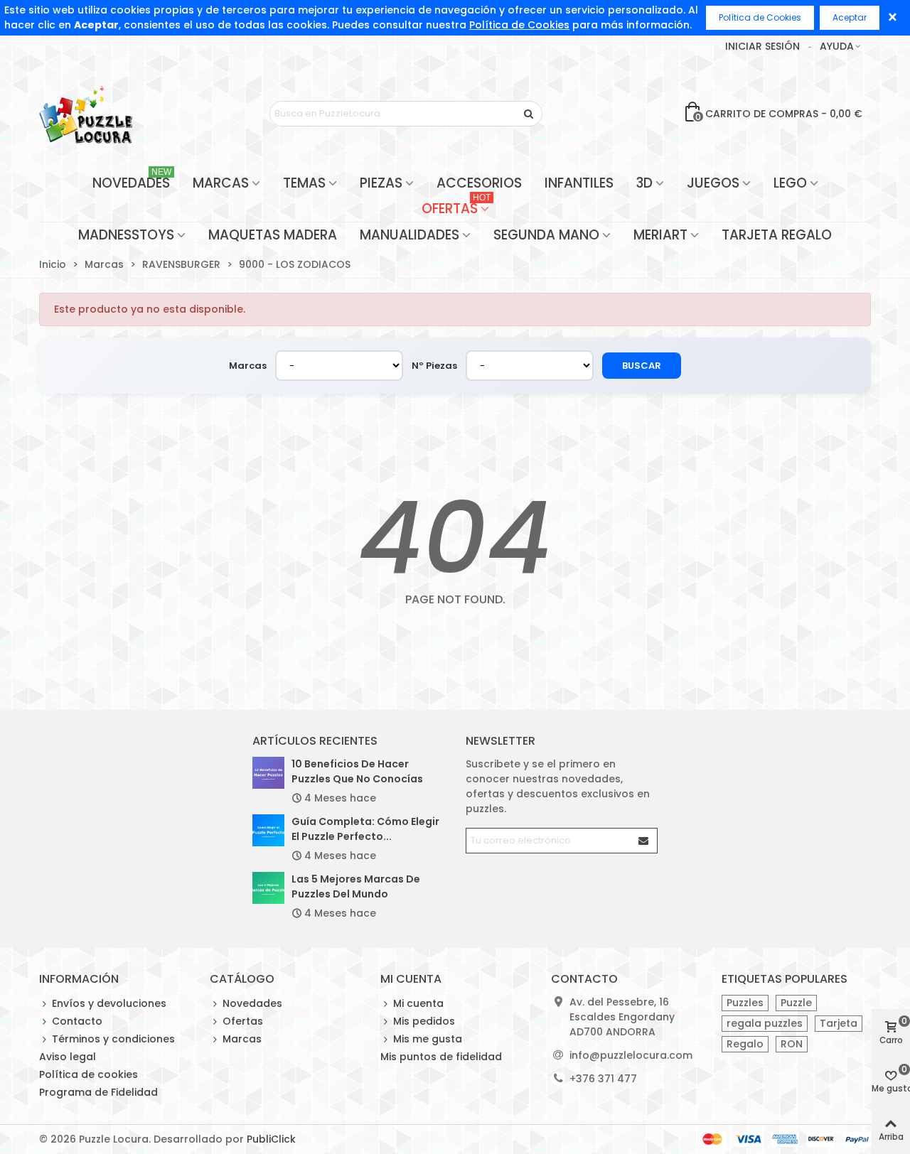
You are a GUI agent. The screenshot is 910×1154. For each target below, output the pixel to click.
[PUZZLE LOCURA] (85, 113)
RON (792, 1044)
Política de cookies (88, 1074)
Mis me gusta (427, 1039)
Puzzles (745, 1003)
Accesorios (479, 183)
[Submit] (644, 841)
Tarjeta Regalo (777, 234)
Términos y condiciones (113, 1039)
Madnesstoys (126, 234)
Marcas (221, 183)
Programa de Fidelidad (98, 1092)
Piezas (381, 183)
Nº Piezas (434, 365)
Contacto (77, 1021)
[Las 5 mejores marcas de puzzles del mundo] (268, 888)
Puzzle (796, 1003)
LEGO (790, 183)
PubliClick (271, 1139)
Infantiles (579, 183)
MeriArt (660, 234)
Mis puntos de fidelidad (441, 1057)
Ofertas (456, 207)
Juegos (713, 183)
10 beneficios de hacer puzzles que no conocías (357, 771)
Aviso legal (67, 1057)
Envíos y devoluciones (109, 1003)
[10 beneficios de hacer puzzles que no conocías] (268, 773)
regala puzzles (765, 1023)
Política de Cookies (519, 25)
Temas (304, 183)
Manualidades (409, 234)
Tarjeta (838, 1023)
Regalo (745, 1044)
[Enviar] (530, 114)
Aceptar (850, 17)
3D (644, 183)
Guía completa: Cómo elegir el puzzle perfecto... (365, 828)
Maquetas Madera (272, 234)
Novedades (131, 182)
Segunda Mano (546, 234)
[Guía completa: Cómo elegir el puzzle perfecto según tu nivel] (268, 830)
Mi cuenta (418, 1003)
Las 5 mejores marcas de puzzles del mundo (355, 886)
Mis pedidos (424, 1021)
